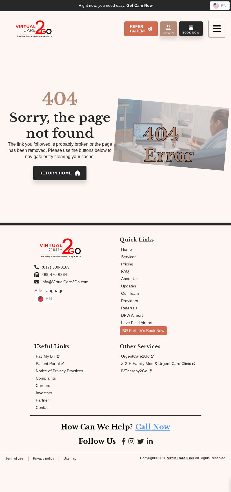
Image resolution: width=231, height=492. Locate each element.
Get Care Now (139, 5)
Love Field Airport (136, 322)
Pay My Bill (45, 356)
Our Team (130, 293)
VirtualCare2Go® (180, 458)
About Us (129, 278)
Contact (43, 407)
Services (128, 256)
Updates (128, 286)
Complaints (46, 378)
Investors (44, 393)
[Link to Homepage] (34, 29)
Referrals (129, 308)
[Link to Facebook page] (123, 441)
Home (126, 249)
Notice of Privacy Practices (59, 371)
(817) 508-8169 (56, 267)
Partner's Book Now (146, 330)
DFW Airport (132, 315)
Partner (42, 400)
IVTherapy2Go (134, 371)
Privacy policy (43, 458)
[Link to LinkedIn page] (150, 441)
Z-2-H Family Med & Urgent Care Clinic (156, 363)
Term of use (14, 458)
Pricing (127, 264)
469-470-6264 (54, 274)
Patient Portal (48, 363)
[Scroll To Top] (222, 482)
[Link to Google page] (140, 441)
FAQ (125, 271)
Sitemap (70, 458)
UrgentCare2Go (135, 356)
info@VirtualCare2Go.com (65, 282)
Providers (129, 300)
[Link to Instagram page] (131, 441)
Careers (43, 385)
